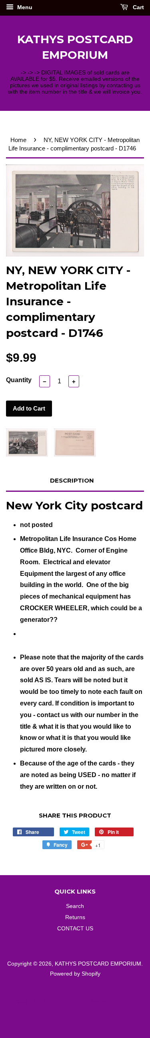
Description (72, 480)
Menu (24, 7)
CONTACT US (75, 929)
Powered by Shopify (75, 974)
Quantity (19, 380)
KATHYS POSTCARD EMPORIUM (75, 47)
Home (18, 139)
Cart (137, 7)
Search (75, 906)
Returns (75, 917)
